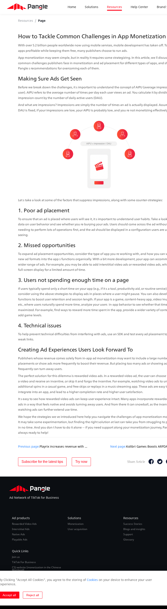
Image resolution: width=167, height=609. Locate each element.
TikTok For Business (24, 562)
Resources (114, 7)
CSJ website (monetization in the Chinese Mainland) (36, 568)
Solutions (91, 7)
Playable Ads (19, 539)
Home (72, 7)
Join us (16, 557)
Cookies (92, 580)
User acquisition (77, 529)
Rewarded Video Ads (24, 524)
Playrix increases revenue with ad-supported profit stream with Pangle (64, 446)
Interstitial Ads (21, 529)
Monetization (76, 524)
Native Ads (18, 534)
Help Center (139, 7)
